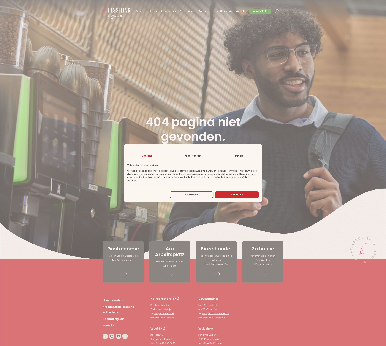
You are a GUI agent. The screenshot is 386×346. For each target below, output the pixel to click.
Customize (191, 194)
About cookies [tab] (193, 155)
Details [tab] (239, 155)
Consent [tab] (147, 155)
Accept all (237, 194)
